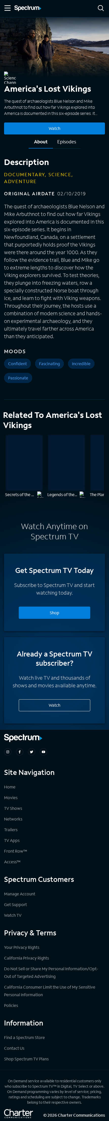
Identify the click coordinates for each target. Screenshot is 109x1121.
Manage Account (19, 893)
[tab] (41, 143)
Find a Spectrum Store (24, 1037)
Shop (54, 612)
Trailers (10, 829)
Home (9, 786)
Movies (10, 797)
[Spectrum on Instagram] (7, 752)
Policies (11, 1005)
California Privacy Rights (26, 958)
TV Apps (12, 840)
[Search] (101, 8)
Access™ (12, 861)
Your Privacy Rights (21, 947)
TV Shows (13, 808)
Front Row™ (15, 851)
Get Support (15, 904)
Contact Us (14, 1048)
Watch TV (13, 915)
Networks (13, 819)
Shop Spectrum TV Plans (26, 1058)
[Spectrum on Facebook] (19, 752)
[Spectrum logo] (27, 8)
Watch (54, 128)
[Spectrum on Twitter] (31, 752)
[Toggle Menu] (7, 8)
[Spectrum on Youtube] (43, 752)
